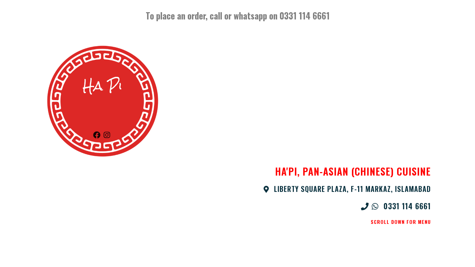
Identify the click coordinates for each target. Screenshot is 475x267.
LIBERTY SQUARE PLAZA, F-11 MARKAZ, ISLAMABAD (351, 189)
